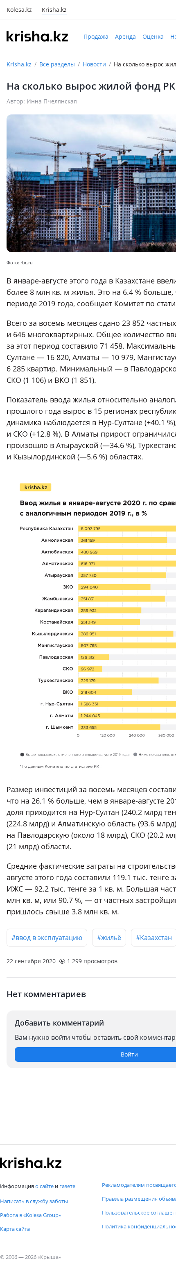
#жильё (109, 937)
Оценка (153, 36)
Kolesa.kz (19, 10)
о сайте (44, 1186)
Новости (94, 64)
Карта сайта (15, 1228)
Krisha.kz (19, 64)
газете (67, 1186)
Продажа (95, 36)
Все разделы (57, 64)
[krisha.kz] (30, 1163)
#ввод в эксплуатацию (46, 937)
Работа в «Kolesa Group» (30, 1215)
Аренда (125, 36)
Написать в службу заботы (34, 1201)
